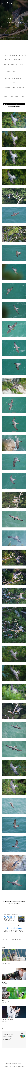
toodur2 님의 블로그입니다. (9, 1036)
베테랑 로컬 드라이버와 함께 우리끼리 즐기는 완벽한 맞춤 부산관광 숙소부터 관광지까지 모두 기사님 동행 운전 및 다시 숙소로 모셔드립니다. (9, 920)
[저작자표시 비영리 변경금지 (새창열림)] (19, 939)
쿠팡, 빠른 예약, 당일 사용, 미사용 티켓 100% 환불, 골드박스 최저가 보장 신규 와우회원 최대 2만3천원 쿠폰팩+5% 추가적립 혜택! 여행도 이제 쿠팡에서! (14, 931)
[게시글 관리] (9, 940)
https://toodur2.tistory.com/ (14, 1064)
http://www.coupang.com (10, 925)
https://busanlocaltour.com (11, 914)
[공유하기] (7, 940)
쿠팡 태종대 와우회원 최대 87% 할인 (14, 928)
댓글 (3, 1029)
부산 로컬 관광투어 (9, 917)
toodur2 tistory (8, 3)
